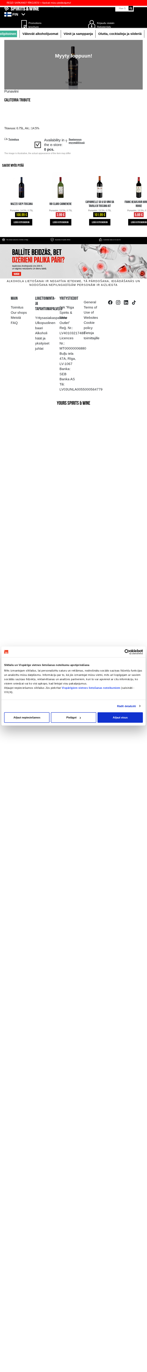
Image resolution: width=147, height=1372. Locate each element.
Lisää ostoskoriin (22, 222)
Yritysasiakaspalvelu (51, 318)
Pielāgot (71, 717)
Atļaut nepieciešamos (26, 717)
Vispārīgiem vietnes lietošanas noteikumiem (91, 687)
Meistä (16, 317)
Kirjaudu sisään (105, 23)
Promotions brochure (34, 25)
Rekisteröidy (104, 26)
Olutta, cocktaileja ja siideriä (120, 34)
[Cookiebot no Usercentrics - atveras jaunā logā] (127, 651)
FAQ (14, 323)
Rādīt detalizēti (126, 705)
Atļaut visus (120, 717)
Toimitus (17, 307)
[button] (73, 14)
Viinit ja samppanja (78, 34)
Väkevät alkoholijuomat (40, 34)
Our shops (19, 312)
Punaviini (11, 91)
